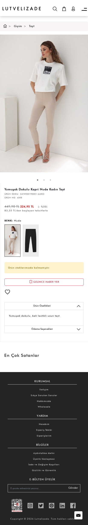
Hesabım (44, 424)
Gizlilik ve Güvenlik (44, 470)
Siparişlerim (44, 435)
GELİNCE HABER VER (45, 281)
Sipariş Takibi (44, 430)
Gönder (73, 487)
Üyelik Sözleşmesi (44, 459)
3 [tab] (50, 180)
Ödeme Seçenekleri (42, 328)
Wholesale (44, 406)
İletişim (44, 389)
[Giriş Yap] (73, 9)
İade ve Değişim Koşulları (44, 464)
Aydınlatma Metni (44, 453)
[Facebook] (73, 505)
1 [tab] (37, 180)
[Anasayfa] (5, 26)
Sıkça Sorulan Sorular (44, 395)
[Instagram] (30, 505)
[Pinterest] (51, 505)
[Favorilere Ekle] (7, 292)
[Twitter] (41, 505)
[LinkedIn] (62, 505)
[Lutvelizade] (20, 5)
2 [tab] (44, 180)
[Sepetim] (64, 9)
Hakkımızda (44, 401)
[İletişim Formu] (78, 515)
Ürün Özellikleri (42, 305)
